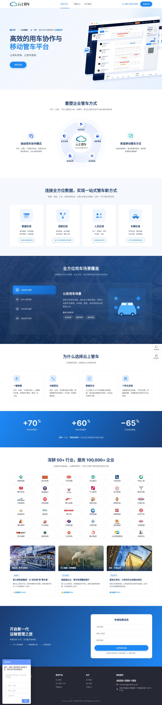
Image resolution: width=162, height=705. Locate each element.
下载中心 (76, 4)
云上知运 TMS (61, 683)
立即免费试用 (121, 648)
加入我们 (89, 683)
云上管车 (59, 680)
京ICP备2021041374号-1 (92, 701)
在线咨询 (156, 349)
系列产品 (64, 4)
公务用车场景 (24, 290)
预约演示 (156, 358)
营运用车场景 (24, 318)
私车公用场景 (24, 299)
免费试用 (146, 4)
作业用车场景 (24, 309)
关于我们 (88, 4)
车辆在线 (59, 687)
